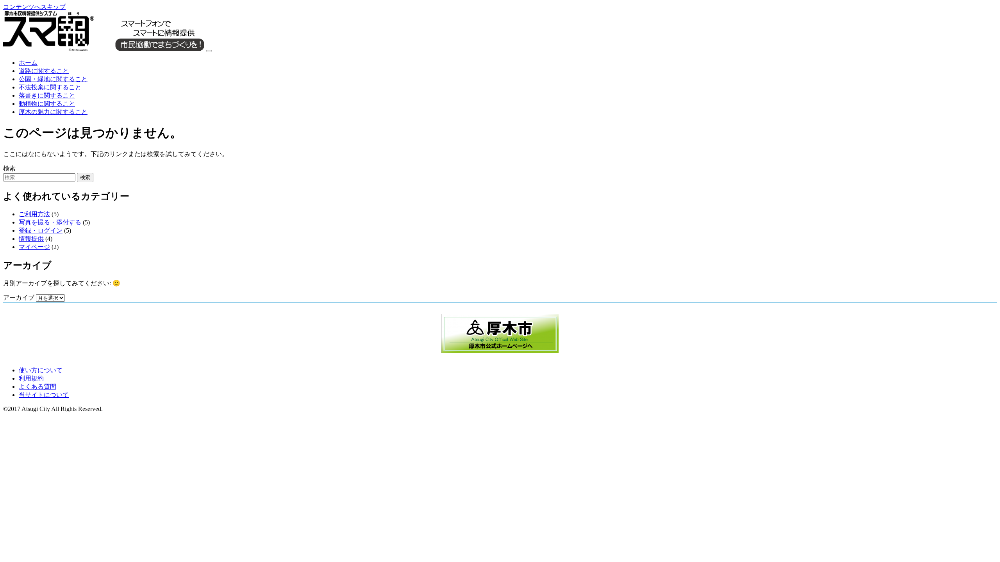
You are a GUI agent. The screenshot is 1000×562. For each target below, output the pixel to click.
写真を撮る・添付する (50, 222)
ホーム (28, 62)
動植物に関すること (47, 103)
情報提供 (31, 238)
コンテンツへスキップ (34, 7)
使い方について (40, 370)
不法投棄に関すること (50, 87)
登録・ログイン (40, 230)
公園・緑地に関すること (53, 79)
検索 (9, 168)
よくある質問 (37, 386)
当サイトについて (44, 394)
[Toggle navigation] (209, 51)
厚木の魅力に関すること (53, 111)
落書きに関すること (47, 95)
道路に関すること (44, 71)
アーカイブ (18, 297)
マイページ (34, 247)
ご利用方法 (34, 214)
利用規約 (31, 378)
